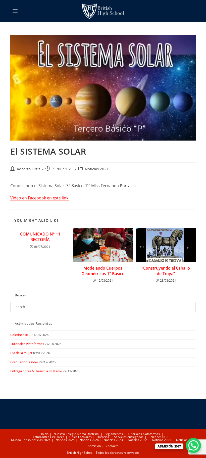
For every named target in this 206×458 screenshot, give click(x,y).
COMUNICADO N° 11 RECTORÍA (40, 236)
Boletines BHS (20, 334)
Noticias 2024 (89, 440)
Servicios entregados (128, 437)
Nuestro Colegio (65, 434)
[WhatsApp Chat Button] (193, 445)
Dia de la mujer (21, 353)
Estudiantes (41, 437)
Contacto (112, 446)
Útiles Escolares (80, 437)
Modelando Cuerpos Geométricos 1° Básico (103, 270)
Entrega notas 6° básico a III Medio (36, 371)
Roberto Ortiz (28, 169)
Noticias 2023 (113, 440)
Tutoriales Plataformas (27, 343)
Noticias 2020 (185, 440)
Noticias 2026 (40, 440)
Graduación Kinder (24, 362)
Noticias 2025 (65, 440)
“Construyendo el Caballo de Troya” (166, 270)
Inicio (44, 434)
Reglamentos (114, 434)
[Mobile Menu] (15, 11)
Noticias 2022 (137, 440)
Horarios (103, 437)
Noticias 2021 (97, 169)
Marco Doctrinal (88, 434)
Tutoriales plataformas (144, 434)
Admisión (94, 446)
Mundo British (21, 440)
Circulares (57, 437)
